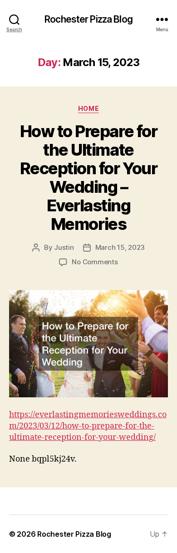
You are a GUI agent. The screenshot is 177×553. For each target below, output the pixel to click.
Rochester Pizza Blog (88, 19)
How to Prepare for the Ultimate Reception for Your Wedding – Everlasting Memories (88, 177)
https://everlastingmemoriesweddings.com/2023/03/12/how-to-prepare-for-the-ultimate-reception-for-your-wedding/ (88, 426)
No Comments (95, 261)
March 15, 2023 (120, 247)
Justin (64, 247)
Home (88, 108)
